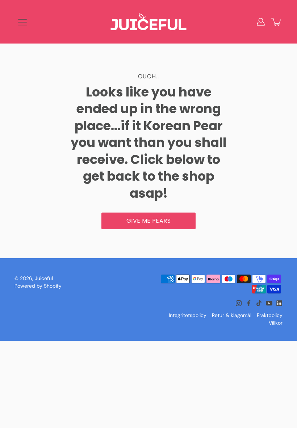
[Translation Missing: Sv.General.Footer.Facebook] (249, 303)
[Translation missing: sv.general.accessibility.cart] (277, 22)
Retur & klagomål (231, 315)
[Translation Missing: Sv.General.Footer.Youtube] (269, 303)
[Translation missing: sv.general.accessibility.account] (261, 22)
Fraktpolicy (270, 315)
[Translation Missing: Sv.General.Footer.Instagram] (238, 303)
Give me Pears (148, 221)
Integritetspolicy (187, 315)
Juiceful (44, 278)
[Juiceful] (148, 22)
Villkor (276, 323)
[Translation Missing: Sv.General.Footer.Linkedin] (279, 303)
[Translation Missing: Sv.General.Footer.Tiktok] (259, 303)
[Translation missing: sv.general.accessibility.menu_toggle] (22, 22)
